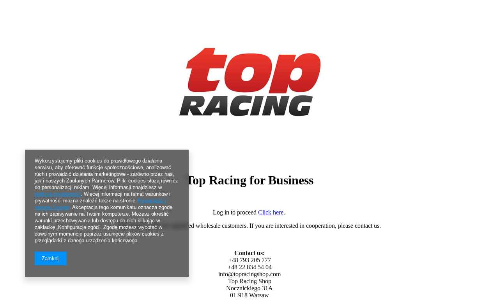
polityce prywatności (58, 194)
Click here (270, 212)
